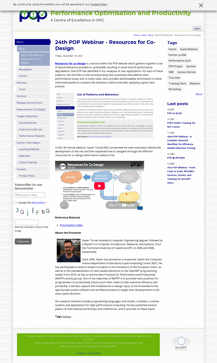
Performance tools (180, 60)
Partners (22, 82)
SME (171, 72)
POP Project (176, 66)
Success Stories (28, 122)
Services (21, 96)
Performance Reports (32, 136)
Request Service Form (29, 102)
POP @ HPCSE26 (176, 157)
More (199, 94)
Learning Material (29, 149)
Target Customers (27, 116)
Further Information (28, 142)
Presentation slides (71, 225)
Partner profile (177, 55)
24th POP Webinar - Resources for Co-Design (32, 59)
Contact (21, 169)
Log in (197, 28)
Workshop (175, 89)
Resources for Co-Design (31, 109)
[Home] (33, 15)
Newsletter (25, 69)
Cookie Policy (99, 4)
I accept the (32, 202)
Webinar (67, 316)
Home (137, 35)
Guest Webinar (189, 49)
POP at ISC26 (174, 113)
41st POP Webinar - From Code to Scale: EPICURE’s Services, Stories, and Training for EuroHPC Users (181, 175)
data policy (38, 202)
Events (23, 76)
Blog (151, 35)
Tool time (174, 77)
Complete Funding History (88, 353)
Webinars (24, 156)
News (144, 35)
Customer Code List (30, 129)
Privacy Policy (27, 175)
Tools (22, 89)
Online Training (28, 162)
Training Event (177, 83)
